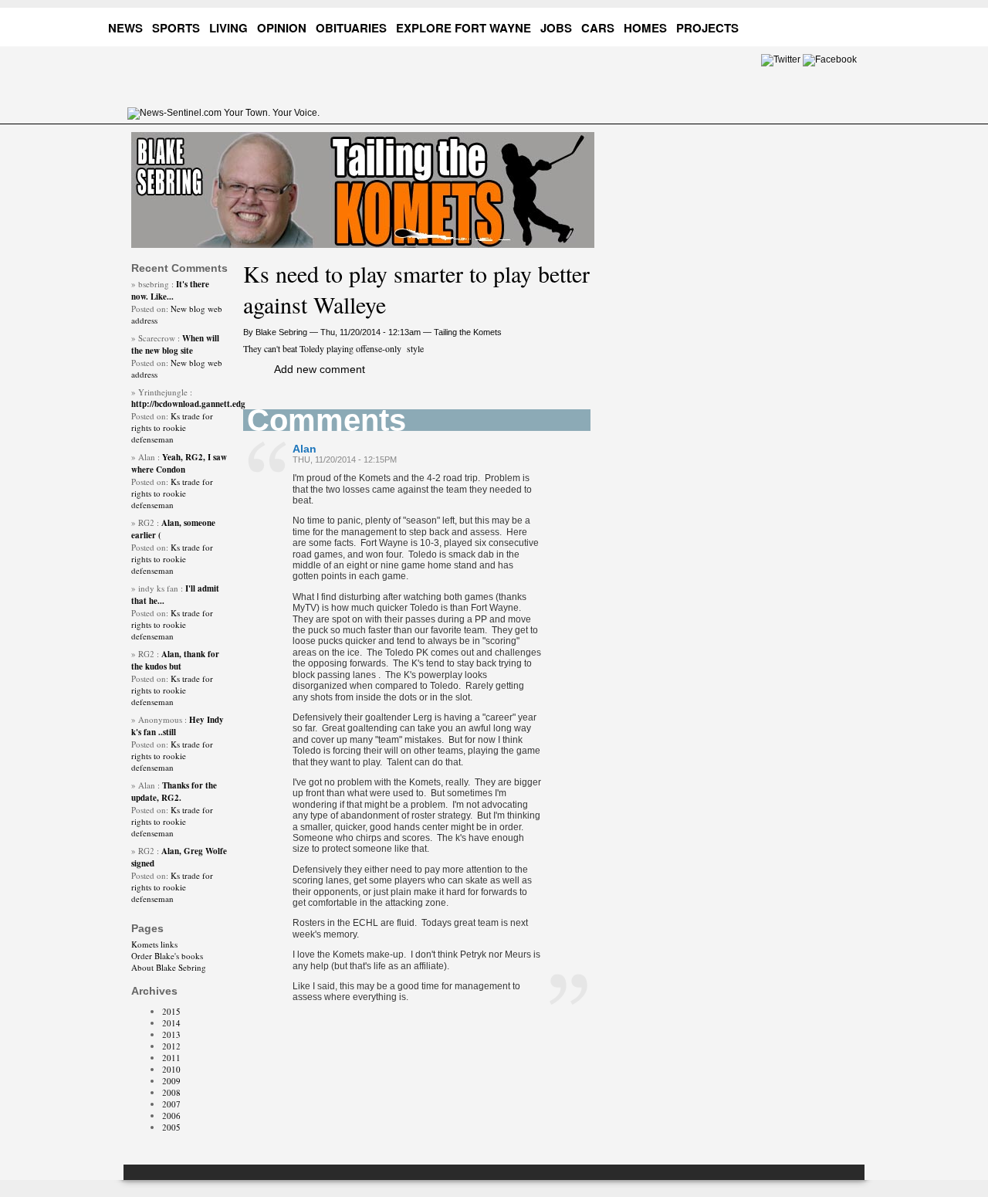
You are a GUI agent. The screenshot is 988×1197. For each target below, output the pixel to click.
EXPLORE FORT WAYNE (463, 27)
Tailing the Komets (468, 332)
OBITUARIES (351, 27)
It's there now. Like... (170, 290)
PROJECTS (707, 27)
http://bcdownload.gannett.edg (188, 404)
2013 (171, 1034)
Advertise (790, 25)
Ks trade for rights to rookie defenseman (172, 427)
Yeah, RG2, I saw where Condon (179, 463)
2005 (171, 1127)
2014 (171, 1023)
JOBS (556, 27)
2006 (171, 1115)
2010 (171, 1069)
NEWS (125, 27)
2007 (171, 1104)
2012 (171, 1046)
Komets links (154, 944)
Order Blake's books (167, 955)
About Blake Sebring (168, 967)
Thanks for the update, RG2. (174, 791)
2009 (171, 1081)
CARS (597, 27)
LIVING (228, 27)
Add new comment (319, 369)
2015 (171, 1011)
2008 (171, 1092)
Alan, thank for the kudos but (175, 660)
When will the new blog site (175, 344)
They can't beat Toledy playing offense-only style (333, 348)
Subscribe (849, 25)
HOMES (645, 27)
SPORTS (176, 27)
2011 (171, 1057)
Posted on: (151, 308)
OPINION (281, 27)
